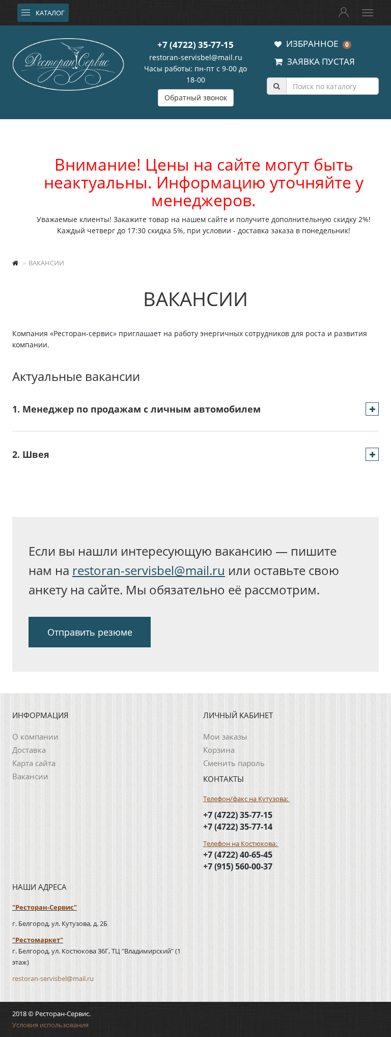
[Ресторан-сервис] (68, 62)
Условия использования (50, 1024)
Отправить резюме (89, 632)
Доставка (29, 750)
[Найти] (276, 86)
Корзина (219, 750)
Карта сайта (33, 763)
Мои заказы (225, 736)
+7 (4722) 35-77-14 (237, 826)
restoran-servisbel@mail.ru (195, 57)
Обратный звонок (195, 97)
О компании (35, 736)
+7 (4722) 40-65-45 (237, 854)
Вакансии (30, 776)
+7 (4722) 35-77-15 (195, 44)
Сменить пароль (234, 763)
